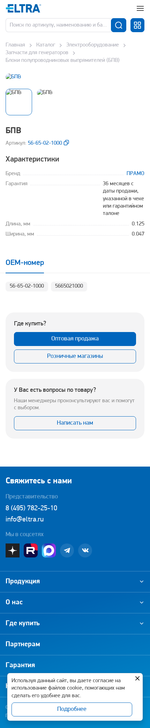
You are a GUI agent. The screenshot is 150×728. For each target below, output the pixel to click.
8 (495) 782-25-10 (31, 508)
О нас (14, 602)
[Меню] (140, 8)
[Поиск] (118, 25)
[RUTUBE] (31, 550)
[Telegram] (67, 550)
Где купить (23, 623)
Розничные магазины (75, 356)
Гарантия (20, 665)
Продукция (23, 581)
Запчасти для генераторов (37, 53)
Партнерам (23, 644)
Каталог (45, 45)
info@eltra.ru (25, 519)
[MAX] (49, 550)
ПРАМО (135, 173)
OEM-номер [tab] (25, 263)
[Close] (137, 678)
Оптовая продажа (75, 339)
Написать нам (75, 423)
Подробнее (72, 709)
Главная (15, 45)
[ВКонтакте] (85, 550)
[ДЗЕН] (13, 550)
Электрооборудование (92, 45)
